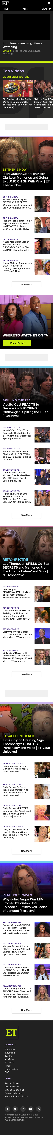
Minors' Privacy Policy (16, 1096)
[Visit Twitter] (15, 1109)
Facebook (10, 1049)
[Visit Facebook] (7, 1109)
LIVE (6, 9)
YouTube (9, 1059)
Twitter (8, 1056)
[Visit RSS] (38, 1109)
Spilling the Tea (17, 400)
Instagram (10, 1052)
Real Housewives (17, 895)
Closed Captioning (14, 1090)
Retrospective (15, 559)
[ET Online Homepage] (6, 3)
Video (25, 9)
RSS (7, 1072)
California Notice (13, 1093)
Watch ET (46, 9)
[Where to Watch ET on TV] (26, 322)
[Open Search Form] (49, 3)
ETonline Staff (12, 1069)
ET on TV (9, 1062)
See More (26, 284)
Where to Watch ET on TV (25, 335)
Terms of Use (11, 1083)
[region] (26, 27)
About (8, 1065)
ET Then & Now (15, 169)
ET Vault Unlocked (18, 736)
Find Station (17, 343)
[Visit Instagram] (23, 1109)
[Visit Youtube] (31, 1109)
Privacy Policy (12, 1086)
